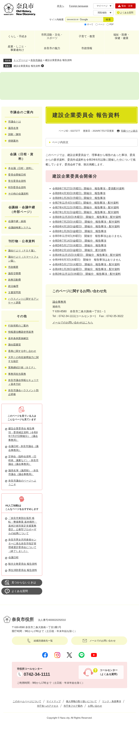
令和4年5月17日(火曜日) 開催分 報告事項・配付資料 (86, 264)
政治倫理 (13, 286)
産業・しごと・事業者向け (17, 48)
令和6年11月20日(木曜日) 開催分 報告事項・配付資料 (86, 217)
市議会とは (14, 121)
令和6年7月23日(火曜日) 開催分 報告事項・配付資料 (86, 221)
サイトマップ (53, 701)
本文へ (60, 6)
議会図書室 (14, 344)
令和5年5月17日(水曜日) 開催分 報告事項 (79, 245)
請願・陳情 (14, 134)
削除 (42, 66)
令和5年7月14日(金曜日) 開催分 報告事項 (79, 240)
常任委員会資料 (17, 180)
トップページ (21, 60)
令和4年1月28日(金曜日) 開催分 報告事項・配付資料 (86, 269)
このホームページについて (27, 701)
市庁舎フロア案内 (73, 706)
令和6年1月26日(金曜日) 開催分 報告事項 (79, 231)
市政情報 (86, 48)
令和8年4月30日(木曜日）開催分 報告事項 (78, 193)
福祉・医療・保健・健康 (121, 36)
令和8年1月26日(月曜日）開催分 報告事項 (78, 198)
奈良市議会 (36, 60)
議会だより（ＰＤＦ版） (22, 250)
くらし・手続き (17, 36)
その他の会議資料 (18, 193)
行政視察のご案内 (18, 325)
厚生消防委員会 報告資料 (22, 570)
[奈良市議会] (69, 86)
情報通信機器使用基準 (21, 331)
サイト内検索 (56, 19)
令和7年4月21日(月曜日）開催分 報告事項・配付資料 (85, 207)
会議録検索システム (19, 227)
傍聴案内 (13, 140)
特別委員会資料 (17, 187)
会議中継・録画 (17, 221)
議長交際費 (14, 273)
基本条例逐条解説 (18, 338)
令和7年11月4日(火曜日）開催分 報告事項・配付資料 (85, 202)
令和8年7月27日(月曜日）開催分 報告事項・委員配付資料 (88, 188)
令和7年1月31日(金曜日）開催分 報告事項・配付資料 (85, 212)
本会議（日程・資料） (21, 168)
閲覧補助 (102, 12)
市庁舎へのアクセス (47, 706)
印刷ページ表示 (129, 130)
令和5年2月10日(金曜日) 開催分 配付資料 (79, 250)
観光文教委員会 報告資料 (22, 563)
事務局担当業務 (17, 373)
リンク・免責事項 (111, 701)
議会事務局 (59, 301)
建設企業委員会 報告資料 (27, 66)
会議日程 (13, 557)
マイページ (102, 6)
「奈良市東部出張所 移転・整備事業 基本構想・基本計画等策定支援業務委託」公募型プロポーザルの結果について (22, 526)
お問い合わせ (95, 706)
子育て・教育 (87, 36)
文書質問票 (14, 292)
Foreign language (78, 6)
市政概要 (13, 267)
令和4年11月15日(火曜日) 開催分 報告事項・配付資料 (86, 254)
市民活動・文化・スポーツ (52, 36)
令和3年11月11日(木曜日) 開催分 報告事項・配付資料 (86, 273)
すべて (90, 24)
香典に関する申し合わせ (22, 351)
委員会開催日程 (17, 174)
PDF (112, 24)
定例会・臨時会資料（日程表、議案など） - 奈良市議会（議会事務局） (23, 460)
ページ (101, 24)
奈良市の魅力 (52, 48)
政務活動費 (14, 279)
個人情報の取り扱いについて (81, 701)
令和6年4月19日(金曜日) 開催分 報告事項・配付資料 (86, 226)
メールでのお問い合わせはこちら (72, 322)
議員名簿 (13, 128)
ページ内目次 (60, 142)
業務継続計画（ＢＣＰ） (22, 367)
